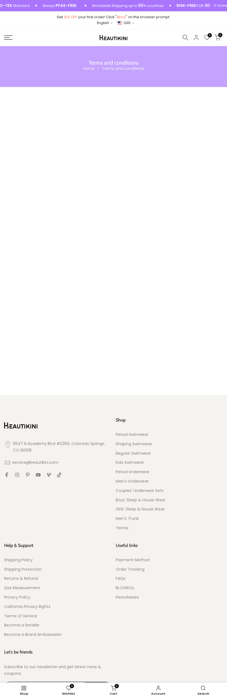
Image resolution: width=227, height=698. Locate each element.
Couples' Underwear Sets (140, 490)
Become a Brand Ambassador (33, 634)
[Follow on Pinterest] (27, 475)
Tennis (122, 528)
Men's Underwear (132, 481)
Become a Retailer (22, 625)
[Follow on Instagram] (17, 475)
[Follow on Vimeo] (48, 475)
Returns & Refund (21, 578)
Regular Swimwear (133, 453)
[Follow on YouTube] (38, 475)
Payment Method (132, 560)
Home (89, 68)
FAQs (120, 578)
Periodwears (127, 597)
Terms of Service (20, 616)
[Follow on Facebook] (6, 475)
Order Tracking (130, 569)
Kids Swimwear (130, 462)
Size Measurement (22, 588)
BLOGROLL (125, 588)
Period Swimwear (132, 434)
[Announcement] (121, 5)
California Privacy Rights (27, 606)
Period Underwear (132, 472)
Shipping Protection (23, 569)
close (221, 5)
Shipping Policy (18, 560)
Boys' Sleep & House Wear (141, 500)
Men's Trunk (127, 518)
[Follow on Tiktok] (59, 475)
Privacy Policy (17, 597)
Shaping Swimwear (134, 444)
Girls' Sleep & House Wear (140, 509)
